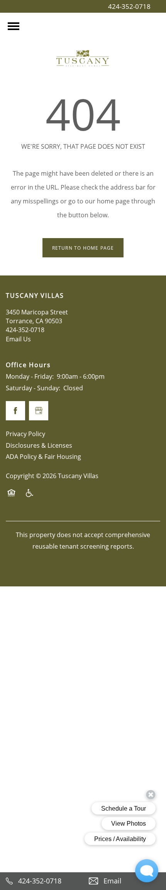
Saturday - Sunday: (33, 388)
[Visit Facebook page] (15, 410)
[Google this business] (38, 410)
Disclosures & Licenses (39, 445)
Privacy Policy (25, 434)
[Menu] (13, 26)
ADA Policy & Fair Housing (43, 456)
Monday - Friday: (30, 376)
